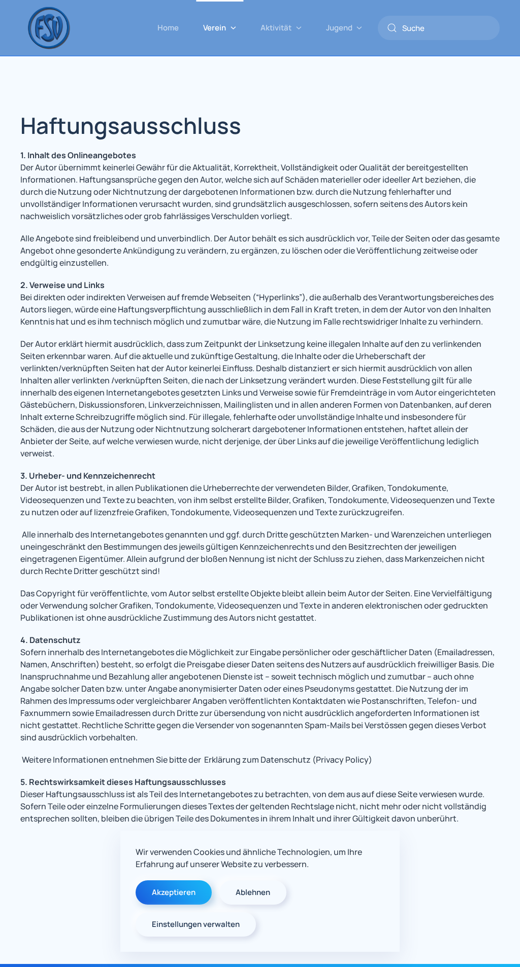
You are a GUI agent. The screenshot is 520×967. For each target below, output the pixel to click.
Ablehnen (253, 892)
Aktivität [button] (276, 27)
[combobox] (439, 28)
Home (168, 27)
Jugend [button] (339, 27)
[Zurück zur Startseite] (48, 28)
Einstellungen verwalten (196, 924)
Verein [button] (214, 27)
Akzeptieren (174, 892)
